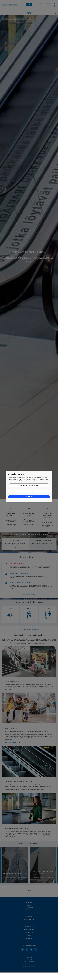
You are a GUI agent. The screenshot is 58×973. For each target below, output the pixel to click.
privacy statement (37, 480)
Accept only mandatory (29, 491)
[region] (29, 486)
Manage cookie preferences (29, 485)
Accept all (29, 496)
